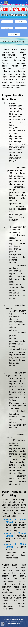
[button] (2, 2)
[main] (14, 41)
